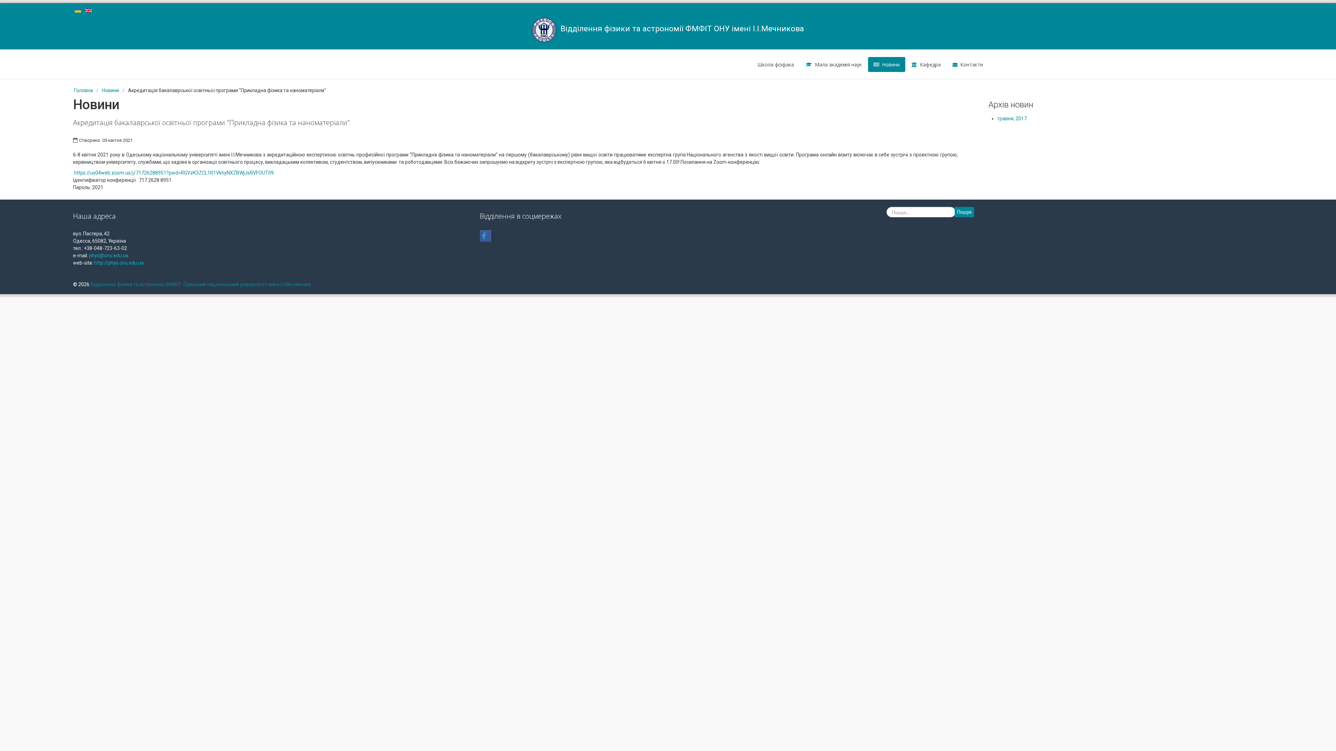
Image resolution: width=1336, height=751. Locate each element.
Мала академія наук (838, 64)
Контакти (971, 64)
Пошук (964, 212)
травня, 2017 (1012, 118)
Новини (891, 64)
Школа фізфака (775, 64)
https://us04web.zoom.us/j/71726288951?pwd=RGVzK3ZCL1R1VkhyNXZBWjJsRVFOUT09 (174, 173)
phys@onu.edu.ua (108, 255)
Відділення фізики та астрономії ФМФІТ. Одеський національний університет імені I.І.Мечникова (200, 284)
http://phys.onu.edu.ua (119, 263)
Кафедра (930, 64)
